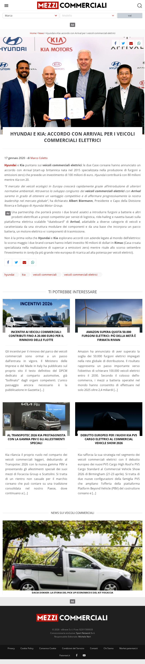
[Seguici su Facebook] (76, 655)
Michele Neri (84, 636)
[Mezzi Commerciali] (72, 5)
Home (33, 33)
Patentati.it (64, 655)
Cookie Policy (27, 648)
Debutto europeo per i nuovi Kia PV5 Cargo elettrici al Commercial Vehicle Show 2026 (108, 439)
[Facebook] (115, 43)
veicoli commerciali (45, 274)
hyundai (9, 274)
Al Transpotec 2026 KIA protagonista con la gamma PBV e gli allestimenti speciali (36, 439)
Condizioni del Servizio (73, 648)
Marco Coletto (39, 158)
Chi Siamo (109, 648)
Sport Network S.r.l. (85, 633)
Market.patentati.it (128, 648)
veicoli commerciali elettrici (80, 274)
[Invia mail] (131, 43)
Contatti (94, 648)
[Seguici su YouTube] (84, 655)
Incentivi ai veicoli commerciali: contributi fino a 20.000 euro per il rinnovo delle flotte (36, 336)
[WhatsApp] (138, 43)
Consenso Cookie (47, 648)
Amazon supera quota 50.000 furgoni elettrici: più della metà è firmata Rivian (109, 336)
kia (23, 274)
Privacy (11, 648)
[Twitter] (123, 43)
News (41, 33)
